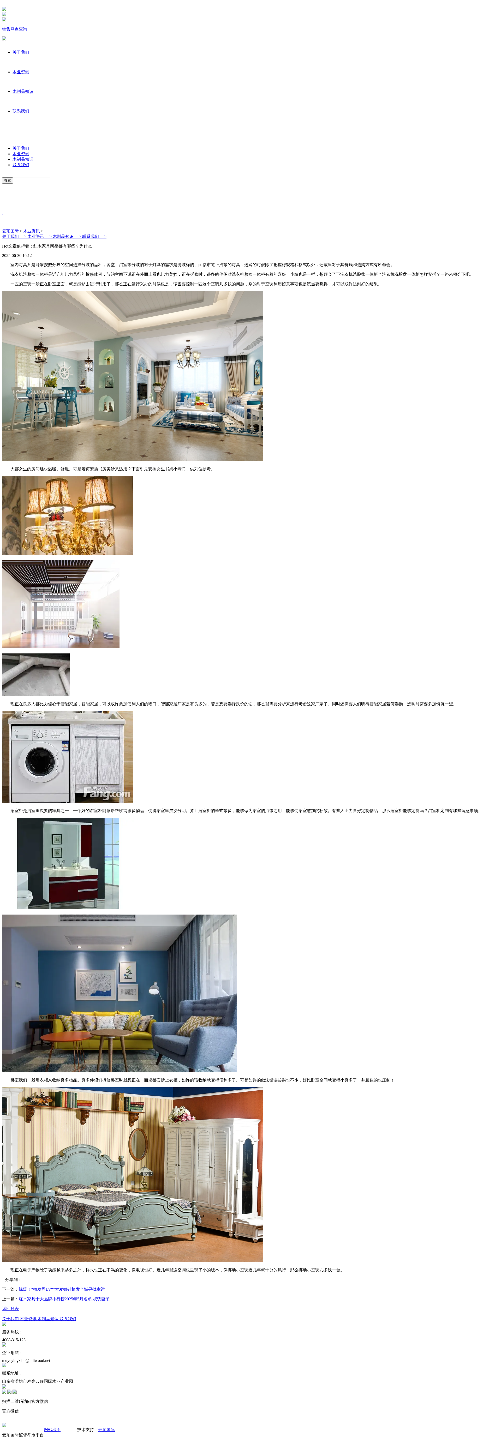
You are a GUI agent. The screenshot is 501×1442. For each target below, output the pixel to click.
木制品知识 (23, 91)
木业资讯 (21, 72)
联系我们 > (94, 236)
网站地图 (52, 1429)
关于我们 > (14, 236)
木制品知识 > (67, 236)
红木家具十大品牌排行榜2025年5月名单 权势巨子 (64, 1299)
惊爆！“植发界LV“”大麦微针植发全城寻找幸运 (62, 1289)
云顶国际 (10, 231)
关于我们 (21, 52)
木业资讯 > (40, 236)
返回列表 (10, 1308)
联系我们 (21, 111)
